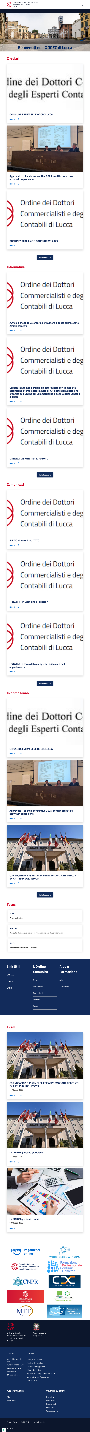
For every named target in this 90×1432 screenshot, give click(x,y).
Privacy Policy (12, 1422)
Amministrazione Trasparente (38, 1377)
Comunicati (38, 993)
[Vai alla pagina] (25, 1251)
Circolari (36, 999)
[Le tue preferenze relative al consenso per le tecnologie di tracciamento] (4, 1430)
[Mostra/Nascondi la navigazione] (9, 11)
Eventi (35, 1006)
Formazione (64, 986)
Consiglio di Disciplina (35, 1363)
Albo (61, 980)
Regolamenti (51, 1404)
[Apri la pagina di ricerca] (64, 4)
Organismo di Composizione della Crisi (41, 1373)
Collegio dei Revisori (34, 1370)
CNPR (9, 987)
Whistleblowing (52, 1411)
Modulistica (50, 1400)
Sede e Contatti (32, 1380)
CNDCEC (10, 974)
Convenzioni (50, 1407)
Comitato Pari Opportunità (36, 1366)
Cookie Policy (25, 1422)
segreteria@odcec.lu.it (15, 1364)
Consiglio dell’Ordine (34, 1359)
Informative (38, 986)
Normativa (50, 1397)
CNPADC (10, 981)
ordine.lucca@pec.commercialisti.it (15, 1370)
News (35, 980)
